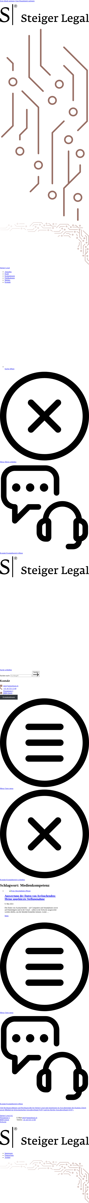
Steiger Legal (5, 268)
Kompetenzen (10, 276)
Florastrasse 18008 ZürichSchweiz (8, 693)
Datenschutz (9, 1155)
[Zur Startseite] (44, 27)
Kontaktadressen (9, 697)
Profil (7, 274)
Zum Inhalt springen (7, 1)
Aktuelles (8, 272)
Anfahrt (7, 1157)
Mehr (7, 916)
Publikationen (10, 278)
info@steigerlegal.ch (10, 686)
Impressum (9, 1153)
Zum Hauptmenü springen (25, 1)
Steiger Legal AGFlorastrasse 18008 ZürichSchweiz (6, 1119)
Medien (7, 280)
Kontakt (8, 282)
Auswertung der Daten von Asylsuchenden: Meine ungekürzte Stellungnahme (30, 897)
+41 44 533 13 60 (9, 689)
